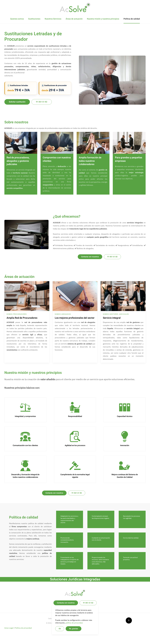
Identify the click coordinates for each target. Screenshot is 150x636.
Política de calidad (132, 18)
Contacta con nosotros (90, 256)
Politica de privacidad (23, 628)
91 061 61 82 (41, 101)
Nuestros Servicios (53, 18)
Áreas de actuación (74, 18)
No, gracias (73, 628)
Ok (60, 628)
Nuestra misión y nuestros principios (103, 18)
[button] (129, 620)
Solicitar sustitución (17, 101)
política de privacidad (74, 623)
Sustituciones (34, 18)
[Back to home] (75, 7)
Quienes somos (17, 18)
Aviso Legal (8, 628)
